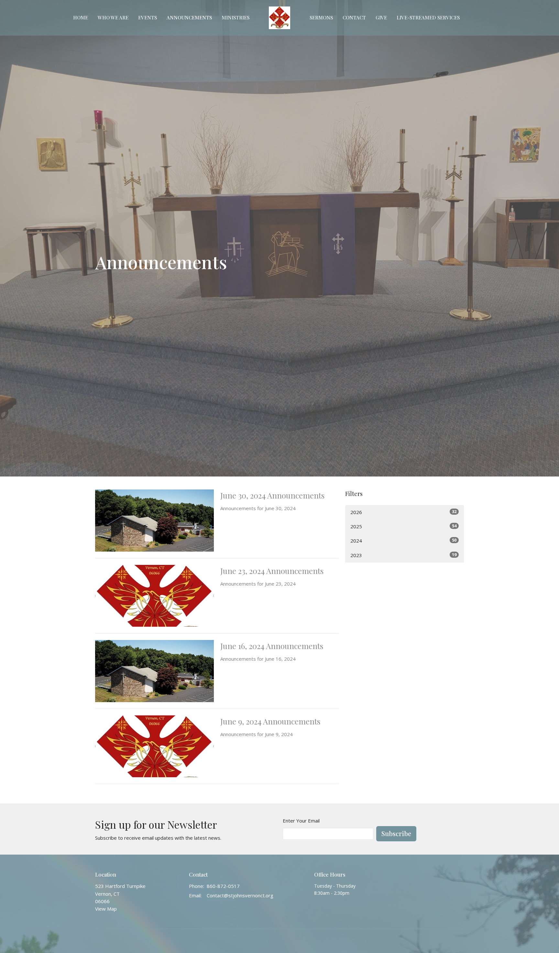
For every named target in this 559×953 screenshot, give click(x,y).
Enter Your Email (301, 820)
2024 (403, 540)
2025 (403, 526)
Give (381, 17)
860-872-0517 (223, 886)
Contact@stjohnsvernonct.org (240, 895)
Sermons (321, 17)
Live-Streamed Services (428, 17)
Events (147, 17)
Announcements (189, 17)
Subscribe (396, 833)
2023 (403, 555)
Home (80, 17)
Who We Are (113, 17)
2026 (403, 512)
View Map (106, 908)
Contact (354, 17)
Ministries (235, 17)
